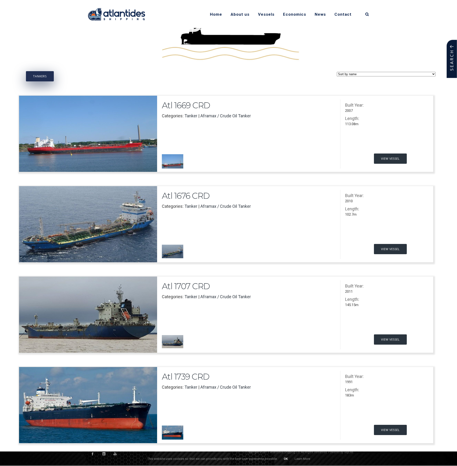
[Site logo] (116, 14)
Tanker (190, 115)
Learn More (302, 459)
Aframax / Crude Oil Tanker (225, 115)
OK (286, 459)
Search (452, 60)
